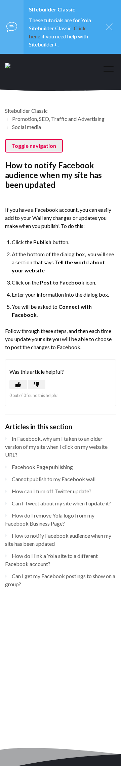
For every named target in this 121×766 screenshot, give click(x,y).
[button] (108, 68)
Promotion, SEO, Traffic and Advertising (58, 118)
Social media (26, 127)
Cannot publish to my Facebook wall (53, 479)
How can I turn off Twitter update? (51, 491)
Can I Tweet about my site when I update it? (61, 503)
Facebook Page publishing (42, 467)
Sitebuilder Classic (26, 110)
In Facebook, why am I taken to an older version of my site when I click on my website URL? (56, 446)
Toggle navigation (34, 145)
